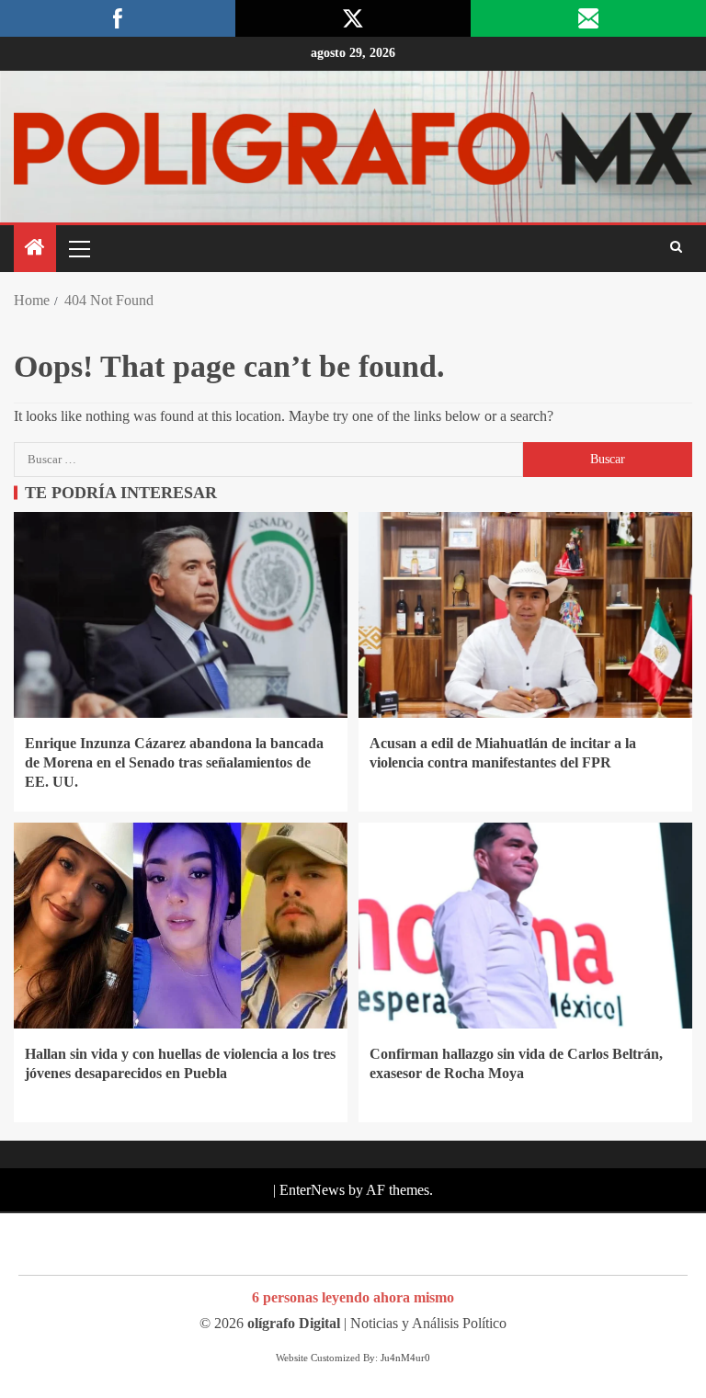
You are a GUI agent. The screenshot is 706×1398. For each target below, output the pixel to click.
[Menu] (78, 248)
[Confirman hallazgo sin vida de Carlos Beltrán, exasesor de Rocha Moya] (525, 926)
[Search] (676, 248)
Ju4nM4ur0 (405, 1357)
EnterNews (312, 1190)
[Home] (35, 249)
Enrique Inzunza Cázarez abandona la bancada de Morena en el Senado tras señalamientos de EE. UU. (174, 762)
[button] (78, 248)
